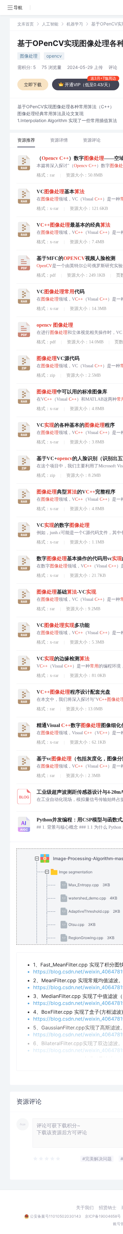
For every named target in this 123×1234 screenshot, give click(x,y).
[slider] (47, 1159)
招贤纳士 (107, 1207)
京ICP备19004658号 (103, 1216)
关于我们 (85, 1207)
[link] (25, 23)
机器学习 (75, 23)
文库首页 (25, 23)
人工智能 (50, 23)
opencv (54, 56)
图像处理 (29, 56)
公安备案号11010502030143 (55, 1216)
